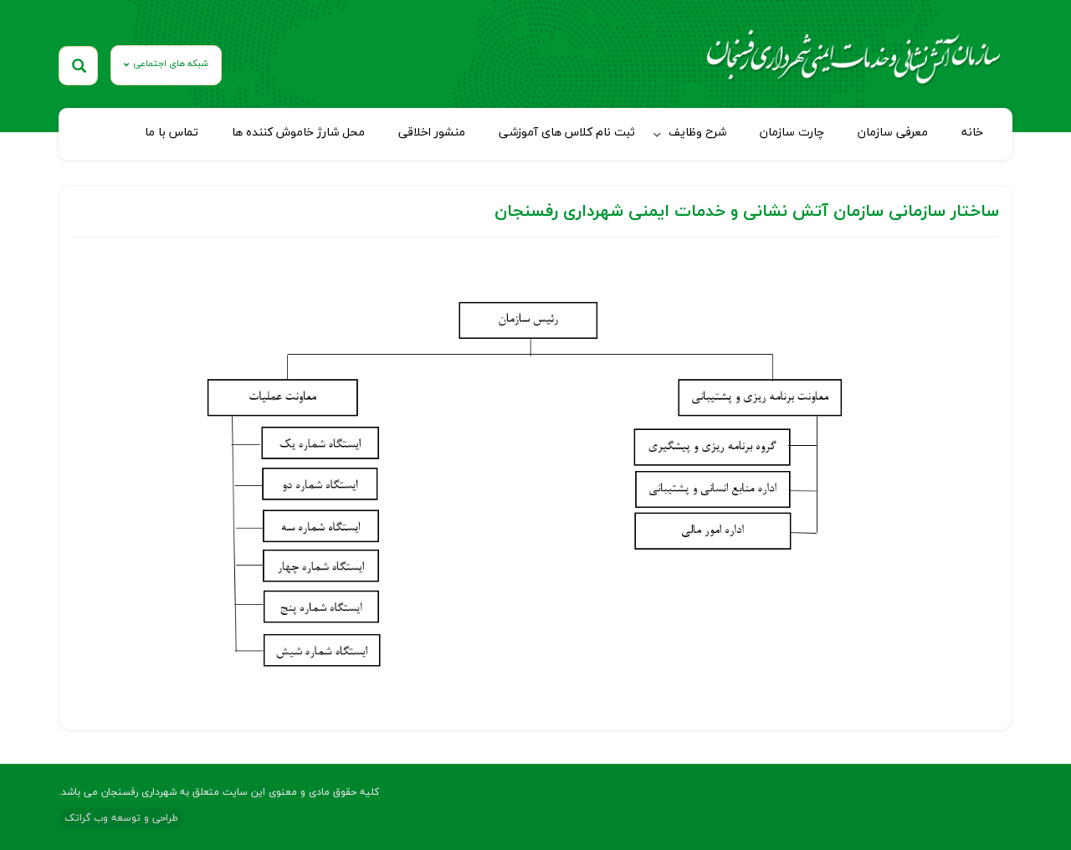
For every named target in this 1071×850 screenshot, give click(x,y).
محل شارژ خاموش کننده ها (298, 133)
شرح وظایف (697, 133)
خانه (972, 133)
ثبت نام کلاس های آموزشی (567, 133)
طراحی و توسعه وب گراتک (121, 818)
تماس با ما (171, 133)
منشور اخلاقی (431, 133)
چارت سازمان (792, 133)
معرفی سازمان (893, 133)
